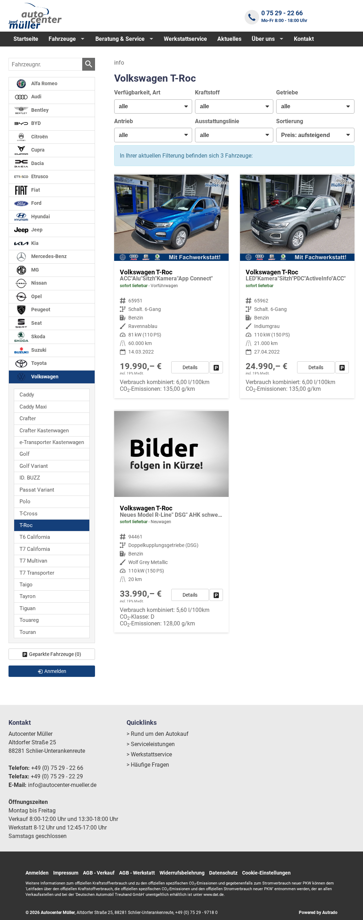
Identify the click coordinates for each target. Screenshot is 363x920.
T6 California (34, 537)
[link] (216, 367)
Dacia (37, 163)
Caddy (26, 394)
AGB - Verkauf (99, 873)
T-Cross (28, 513)
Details (190, 367)
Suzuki (38, 350)
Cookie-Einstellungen (266, 873)
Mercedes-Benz (48, 256)
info (119, 62)
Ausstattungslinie (217, 121)
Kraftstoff (207, 92)
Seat (36, 323)
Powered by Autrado (318, 912)
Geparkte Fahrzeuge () (55, 654)
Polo (24, 501)
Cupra (37, 150)
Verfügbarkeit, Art (137, 92)
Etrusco (39, 177)
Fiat (35, 190)
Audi (35, 97)
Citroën (39, 137)
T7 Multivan (33, 561)
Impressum (65, 873)
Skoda (37, 337)
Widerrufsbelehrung (182, 873)
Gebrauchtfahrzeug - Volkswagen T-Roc (171, 286)
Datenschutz (223, 873)
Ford (35, 203)
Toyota (38, 363)
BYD (35, 123)
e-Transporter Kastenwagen (51, 442)
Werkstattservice (185, 38)
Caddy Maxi (33, 407)
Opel (36, 297)
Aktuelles (229, 38)
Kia (34, 243)
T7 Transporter (36, 573)
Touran (27, 632)
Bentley (39, 110)
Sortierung (289, 121)
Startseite (25, 38)
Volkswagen (44, 377)
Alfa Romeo (43, 84)
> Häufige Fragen (148, 764)
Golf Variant (33, 466)
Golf (24, 454)
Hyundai (40, 217)
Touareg (29, 620)
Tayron (27, 596)
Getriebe (287, 92)
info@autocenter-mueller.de (62, 785)
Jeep (36, 230)
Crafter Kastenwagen (44, 430)
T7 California (34, 549)
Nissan (38, 283)
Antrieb (123, 121)
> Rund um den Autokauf (158, 733)
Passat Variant (36, 490)
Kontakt (304, 38)
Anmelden (37, 873)
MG (34, 270)
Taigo (26, 584)
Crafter (27, 418)
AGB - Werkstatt (137, 873)
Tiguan (27, 608)
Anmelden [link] (55, 671)
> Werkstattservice (149, 754)
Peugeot (40, 310)
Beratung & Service (120, 38)
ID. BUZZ (29, 478)
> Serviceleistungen (151, 744)
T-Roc (26, 525)
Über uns (263, 38)
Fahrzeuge (62, 38)
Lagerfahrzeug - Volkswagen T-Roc (171, 522)
